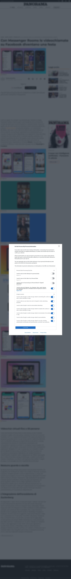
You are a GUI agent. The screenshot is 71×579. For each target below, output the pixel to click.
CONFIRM (25, 327)
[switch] (52, 273)
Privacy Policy (43, 332)
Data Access (35, 332)
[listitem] (35, 270)
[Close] (59, 246)
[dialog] (35, 289)
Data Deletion (28, 332)
